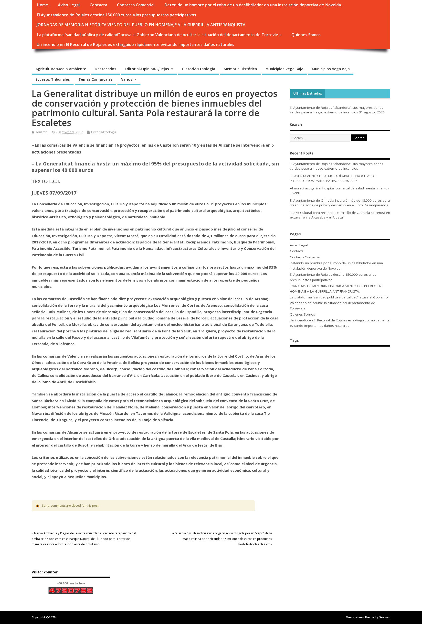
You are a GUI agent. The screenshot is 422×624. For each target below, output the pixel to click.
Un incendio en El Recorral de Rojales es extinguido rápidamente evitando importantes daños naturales (135, 44)
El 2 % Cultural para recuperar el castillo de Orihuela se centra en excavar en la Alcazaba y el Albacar (340, 214)
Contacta (98, 5)
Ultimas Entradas (307, 93)
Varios (126, 79)
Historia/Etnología (198, 68)
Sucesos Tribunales (52, 79)
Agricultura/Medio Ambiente (60, 68)
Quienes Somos (306, 34)
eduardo (41, 132)
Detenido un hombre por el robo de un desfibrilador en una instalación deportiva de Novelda (252, 5)
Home (42, 5)
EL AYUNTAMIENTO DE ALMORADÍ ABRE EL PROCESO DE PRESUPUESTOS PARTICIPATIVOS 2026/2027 (333, 178)
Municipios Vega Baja (284, 68)
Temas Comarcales (95, 79)
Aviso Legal (69, 5)
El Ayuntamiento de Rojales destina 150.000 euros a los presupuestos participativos (116, 15)
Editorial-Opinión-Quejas (147, 68)
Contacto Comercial (135, 5)
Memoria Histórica (240, 68)
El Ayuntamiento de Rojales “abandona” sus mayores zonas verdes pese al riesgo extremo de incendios (336, 109)
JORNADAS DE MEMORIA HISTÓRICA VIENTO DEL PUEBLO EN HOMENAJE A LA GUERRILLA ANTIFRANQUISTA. (141, 24)
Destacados (105, 68)
